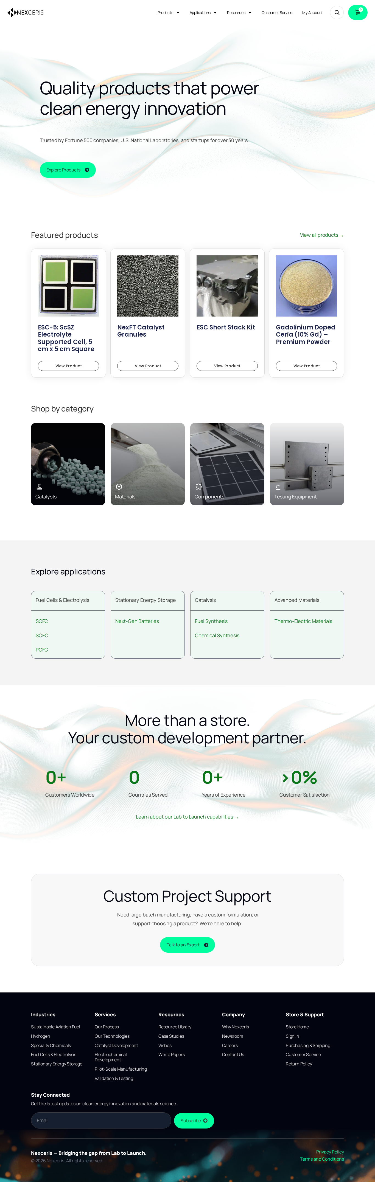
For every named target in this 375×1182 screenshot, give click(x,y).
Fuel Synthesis (211, 621)
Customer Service (277, 12)
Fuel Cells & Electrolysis (62, 600)
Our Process (107, 1027)
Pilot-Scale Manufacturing (121, 1069)
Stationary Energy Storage (145, 600)
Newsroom (232, 1036)
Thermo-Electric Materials (303, 621)
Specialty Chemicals (51, 1045)
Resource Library (174, 1027)
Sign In (292, 1036)
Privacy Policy (330, 1152)
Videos (165, 1045)
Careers (230, 1045)
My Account (312, 12)
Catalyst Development (116, 1045)
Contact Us (233, 1054)
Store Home (297, 1027)
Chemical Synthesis (217, 635)
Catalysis (205, 600)
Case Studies (171, 1036)
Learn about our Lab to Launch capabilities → (187, 816)
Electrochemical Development (111, 1057)
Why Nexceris (235, 1027)
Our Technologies (112, 1036)
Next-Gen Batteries (137, 621)
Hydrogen (40, 1036)
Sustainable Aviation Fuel (55, 1027)
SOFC (42, 621)
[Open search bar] (337, 12)
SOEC (42, 635)
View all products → (322, 235)
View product (68, 366)
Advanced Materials (297, 600)
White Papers (171, 1054)
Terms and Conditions (322, 1159)
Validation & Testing (114, 1078)
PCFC (42, 649)
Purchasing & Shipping (308, 1045)
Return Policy (299, 1064)
